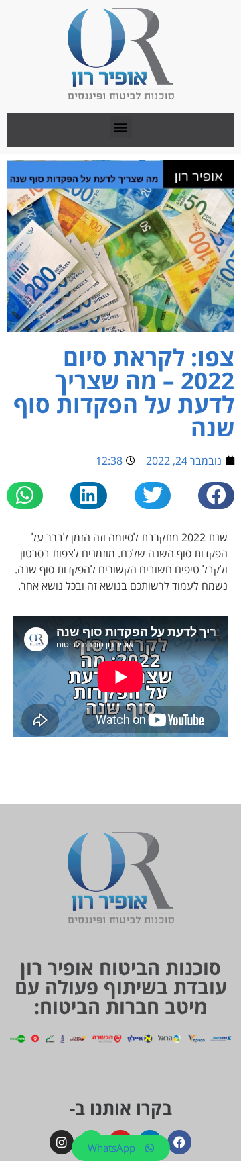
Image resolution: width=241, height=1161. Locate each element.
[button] (121, 127)
